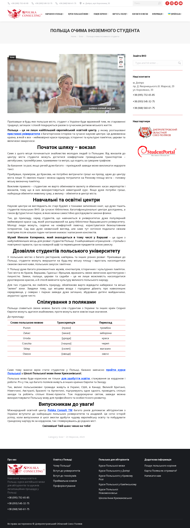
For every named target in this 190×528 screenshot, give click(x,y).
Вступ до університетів (66, 470)
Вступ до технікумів (64, 475)
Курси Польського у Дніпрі (114, 470)
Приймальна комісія (65, 480)
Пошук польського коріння (160, 465)
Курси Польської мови (112, 465)
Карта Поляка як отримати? (160, 470)
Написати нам (152, 475)
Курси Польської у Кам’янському (117, 484)
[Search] (159, 3)
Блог (12, 57)
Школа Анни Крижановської (115, 498)
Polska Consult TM (60, 410)
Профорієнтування (64, 485)
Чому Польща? (62, 465)
